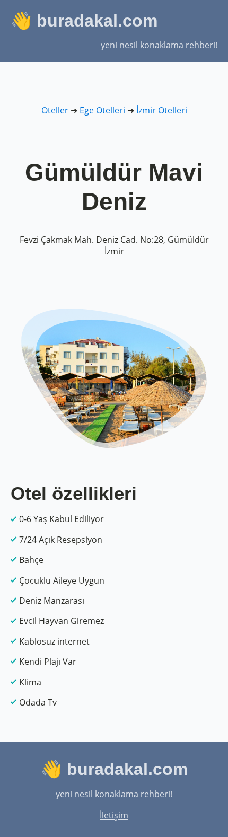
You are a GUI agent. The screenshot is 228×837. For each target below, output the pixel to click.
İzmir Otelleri (161, 110)
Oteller (54, 110)
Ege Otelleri (102, 110)
